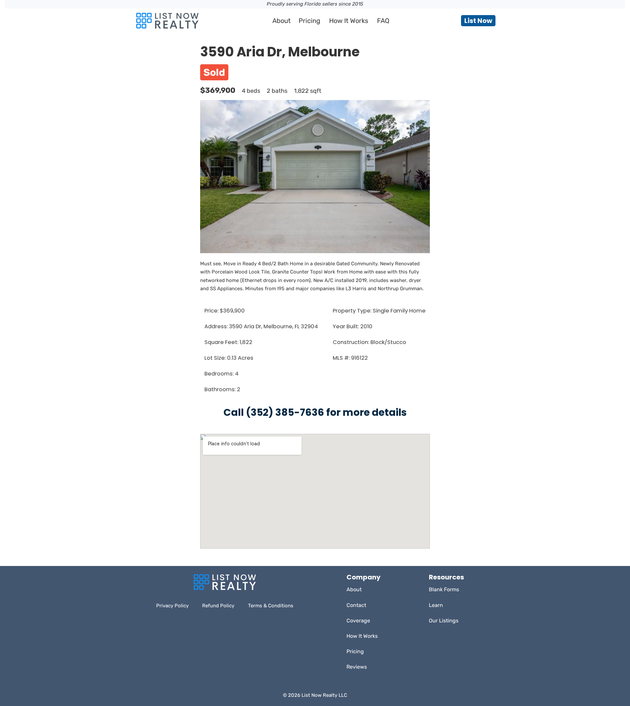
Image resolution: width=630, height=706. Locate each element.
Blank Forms (444, 589)
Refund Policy (218, 606)
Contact (356, 605)
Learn (436, 605)
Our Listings (443, 620)
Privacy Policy (172, 606)
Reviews (356, 667)
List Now (478, 20)
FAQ (383, 21)
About (281, 21)
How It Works (348, 21)
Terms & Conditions (270, 606)
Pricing (309, 21)
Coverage (358, 620)
